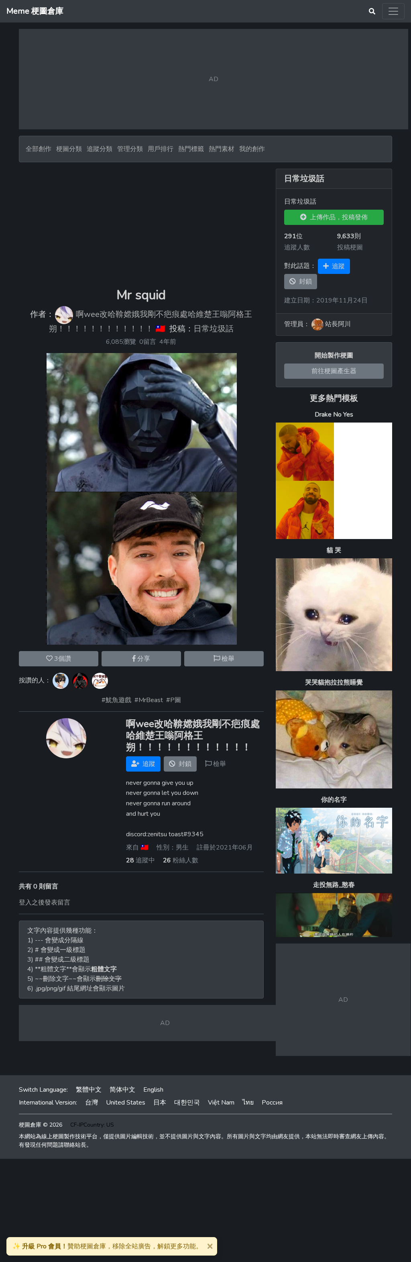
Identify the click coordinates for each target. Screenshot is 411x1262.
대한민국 (187, 1102)
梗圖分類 (69, 149)
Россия (272, 1102)
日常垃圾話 (213, 328)
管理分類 (130, 149)
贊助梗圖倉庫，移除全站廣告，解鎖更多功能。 (107, 1246)
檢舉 (227, 658)
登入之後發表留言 (44, 902)
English (153, 1089)
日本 (159, 1102)
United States (125, 1102)
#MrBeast (148, 700)
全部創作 (38, 149)
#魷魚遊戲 (116, 700)
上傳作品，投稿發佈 (337, 217)
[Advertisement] (141, 225)
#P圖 (173, 700)
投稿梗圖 (350, 247)
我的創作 (252, 149)
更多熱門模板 (334, 398)
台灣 (91, 1102)
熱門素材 (221, 149)
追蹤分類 (99, 149)
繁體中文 (89, 1089)
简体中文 (122, 1089)
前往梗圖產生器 (333, 371)
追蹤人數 (297, 247)
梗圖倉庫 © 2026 (40, 1125)
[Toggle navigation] (393, 11)
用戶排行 (160, 149)
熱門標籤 (191, 149)
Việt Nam (221, 1102)
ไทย (248, 1102)
